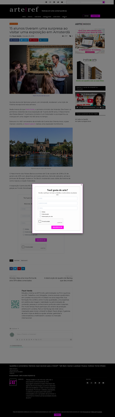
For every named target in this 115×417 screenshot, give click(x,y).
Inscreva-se (57, 227)
